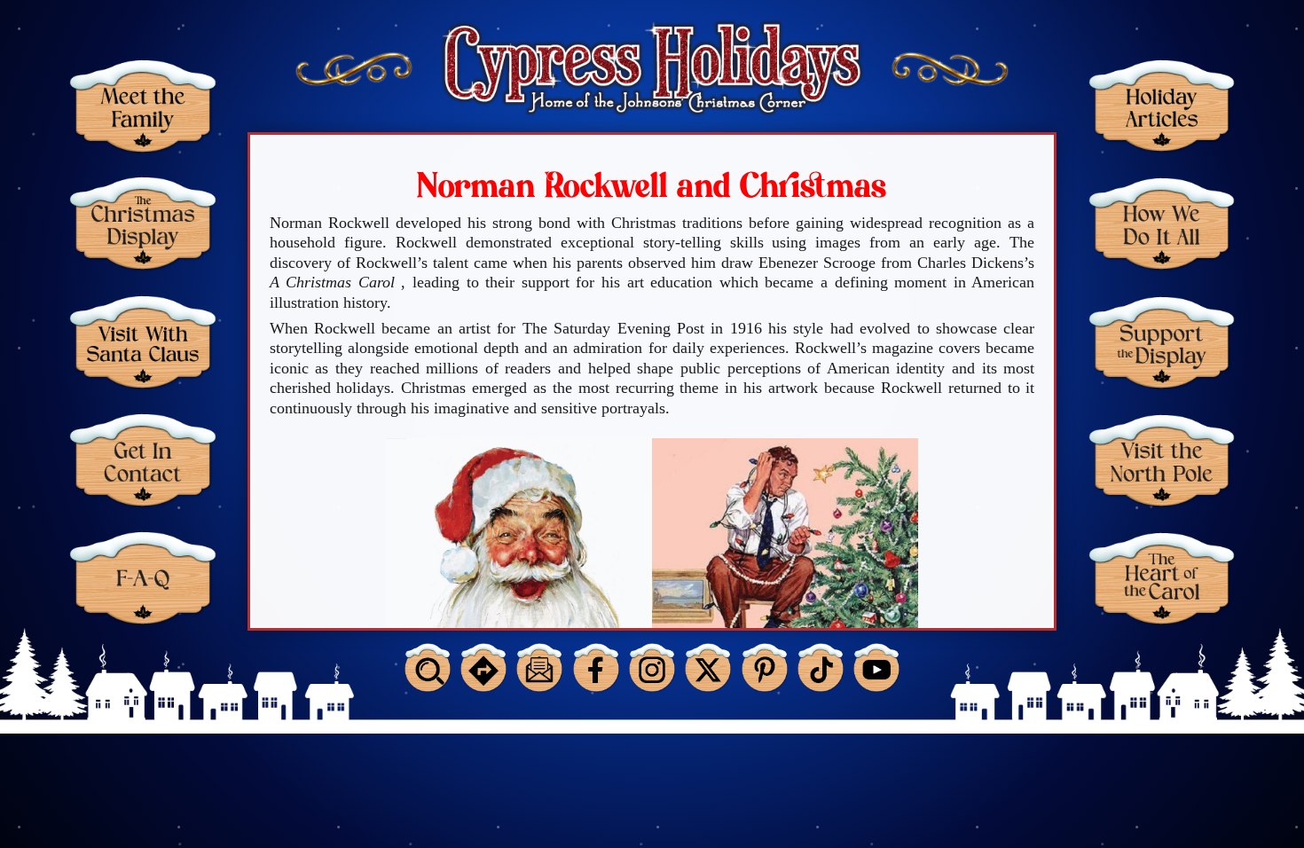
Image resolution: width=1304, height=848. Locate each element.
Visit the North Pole (1162, 459)
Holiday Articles (1162, 106)
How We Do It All (1162, 223)
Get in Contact (143, 459)
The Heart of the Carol (1162, 577)
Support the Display (1162, 342)
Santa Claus (143, 342)
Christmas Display (143, 223)
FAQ (143, 577)
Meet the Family (143, 106)
